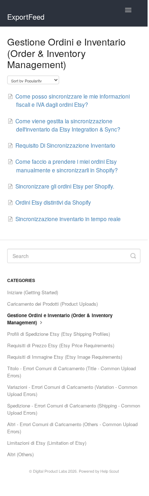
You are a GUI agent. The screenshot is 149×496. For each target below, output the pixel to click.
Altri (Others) (20, 454)
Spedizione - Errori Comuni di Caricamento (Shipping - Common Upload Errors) (73, 409)
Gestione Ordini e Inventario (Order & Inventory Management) (59, 319)
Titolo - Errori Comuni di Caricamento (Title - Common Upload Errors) (71, 372)
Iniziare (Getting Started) (32, 292)
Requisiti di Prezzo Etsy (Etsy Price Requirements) (60, 345)
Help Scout (109, 471)
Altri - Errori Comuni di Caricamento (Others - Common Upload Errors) (72, 428)
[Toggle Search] (133, 256)
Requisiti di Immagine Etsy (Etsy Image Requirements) (64, 356)
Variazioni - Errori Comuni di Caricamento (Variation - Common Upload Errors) (72, 390)
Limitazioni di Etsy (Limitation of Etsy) (46, 442)
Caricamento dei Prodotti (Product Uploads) (52, 303)
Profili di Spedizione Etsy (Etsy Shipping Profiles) (58, 333)
